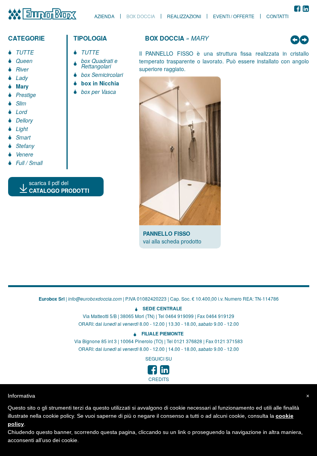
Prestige (26, 95)
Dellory (24, 120)
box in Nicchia (100, 83)
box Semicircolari (102, 74)
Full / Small (29, 163)
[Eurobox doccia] (47, 14)
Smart (23, 137)
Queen (24, 61)
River (22, 69)
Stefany (25, 146)
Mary (22, 86)
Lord (21, 112)
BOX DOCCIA (164, 38)
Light (22, 129)
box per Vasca (98, 91)
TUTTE (25, 52)
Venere (24, 154)
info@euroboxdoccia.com (95, 298)
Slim (21, 103)
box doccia (140, 16)
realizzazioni (184, 16)
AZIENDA (104, 16)
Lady (22, 78)
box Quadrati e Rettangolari (99, 63)
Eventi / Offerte (233, 16)
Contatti (277, 16)
